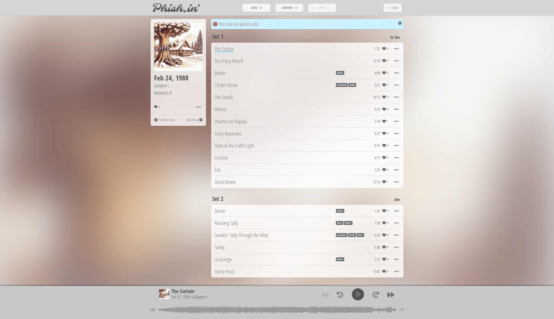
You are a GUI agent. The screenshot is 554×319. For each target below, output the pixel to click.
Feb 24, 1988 (180, 297)
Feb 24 (163, 77)
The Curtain (183, 291)
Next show (192, 119)
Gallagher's (161, 85)
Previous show (166, 119)
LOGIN (394, 7)
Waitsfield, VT (163, 93)
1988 (182, 77)
